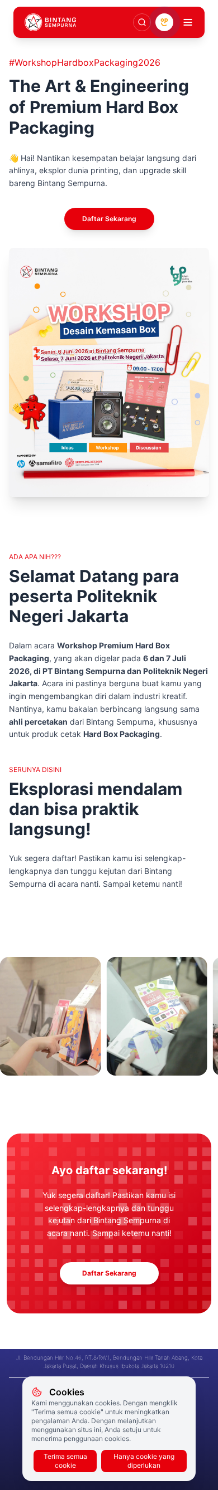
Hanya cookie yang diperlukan (143, 1460)
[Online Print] (164, 22)
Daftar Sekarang (109, 218)
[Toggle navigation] (188, 22)
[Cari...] (142, 22)
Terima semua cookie (65, 1460)
